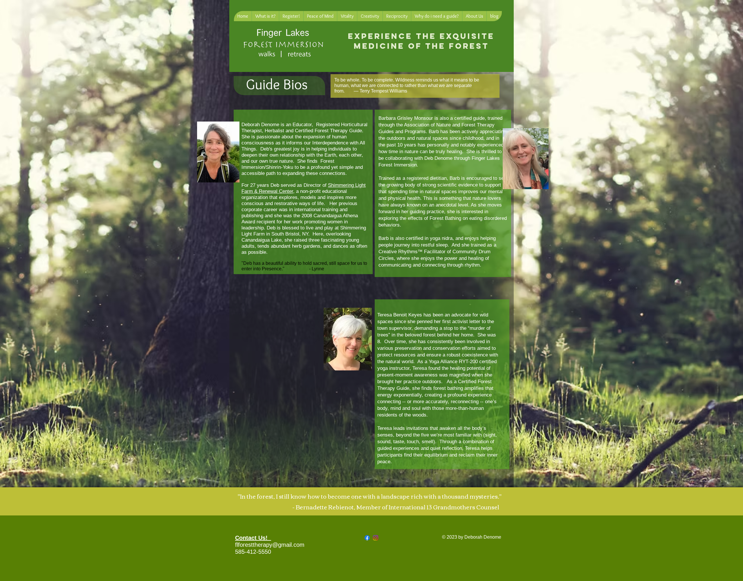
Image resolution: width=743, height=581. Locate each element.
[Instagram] (375, 537)
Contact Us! (253, 538)
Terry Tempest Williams (383, 90)
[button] (265, 16)
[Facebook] (367, 537)
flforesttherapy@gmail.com (269, 545)
